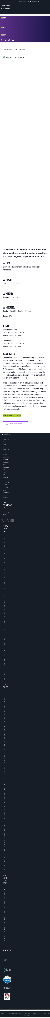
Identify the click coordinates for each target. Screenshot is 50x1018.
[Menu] (4, 42)
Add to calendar (16, 424)
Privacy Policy (36, 1013)
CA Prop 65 (25, 1015)
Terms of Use (45, 1013)
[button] (9, 40)
